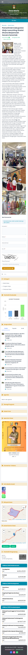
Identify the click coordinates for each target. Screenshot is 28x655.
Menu (14, 20)
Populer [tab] (14, 328)
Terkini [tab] (6, 328)
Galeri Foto (7, 411)
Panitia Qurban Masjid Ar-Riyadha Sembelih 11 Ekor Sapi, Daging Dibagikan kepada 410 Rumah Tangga (14, 336)
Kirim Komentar (8, 268)
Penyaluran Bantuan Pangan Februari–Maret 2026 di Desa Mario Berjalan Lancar (15, 345)
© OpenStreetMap (18, 519)
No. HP (3, 249)
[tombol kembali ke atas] (25, 651)
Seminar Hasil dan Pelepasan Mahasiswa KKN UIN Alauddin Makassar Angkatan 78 (13, 361)
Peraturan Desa (7, 289)
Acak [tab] (22, 328)
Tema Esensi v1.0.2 (9, 649)
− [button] (3, 509)
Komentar (4, 226)
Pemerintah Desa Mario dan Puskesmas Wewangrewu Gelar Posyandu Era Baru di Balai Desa (14, 376)
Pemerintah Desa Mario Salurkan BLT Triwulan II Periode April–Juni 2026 (15, 368)
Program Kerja (7, 286)
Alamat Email (5, 243)
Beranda (4, 25)
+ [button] (3, 507)
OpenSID (24, 519)
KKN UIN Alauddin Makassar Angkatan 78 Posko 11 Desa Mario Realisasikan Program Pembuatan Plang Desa (15, 385)
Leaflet (13, 519)
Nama (4, 237)
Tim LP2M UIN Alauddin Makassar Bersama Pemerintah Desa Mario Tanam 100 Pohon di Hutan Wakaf (14, 353)
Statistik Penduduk (10, 295)
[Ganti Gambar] (6, 261)
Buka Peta (5, 546)
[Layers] (23, 507)
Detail (13, 546)
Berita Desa (11, 25)
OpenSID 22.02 (19, 649)
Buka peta (4, 521)
